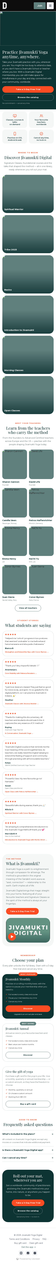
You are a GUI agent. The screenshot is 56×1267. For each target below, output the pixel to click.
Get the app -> (28, 1247)
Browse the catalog (28, 97)
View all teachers (28, 608)
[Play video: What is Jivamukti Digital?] (28, 930)
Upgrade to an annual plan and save (28, 1014)
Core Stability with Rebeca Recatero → (21, 673)
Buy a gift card (28, 1104)
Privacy (36, 1239)
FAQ (44, 1239)
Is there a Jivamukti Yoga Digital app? (22, 1150)
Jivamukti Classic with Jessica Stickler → (22, 704)
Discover (28, 1055)
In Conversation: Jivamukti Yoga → (19, 733)
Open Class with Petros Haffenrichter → (21, 792)
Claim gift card (36, 1243)
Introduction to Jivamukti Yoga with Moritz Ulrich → (26, 840)
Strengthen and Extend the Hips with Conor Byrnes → (27, 652)
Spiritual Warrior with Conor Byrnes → (20, 813)
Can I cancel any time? (14, 1157)
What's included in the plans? (18, 1134)
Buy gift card (20, 1243)
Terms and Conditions (19, 1239)
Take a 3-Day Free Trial (28, 89)
